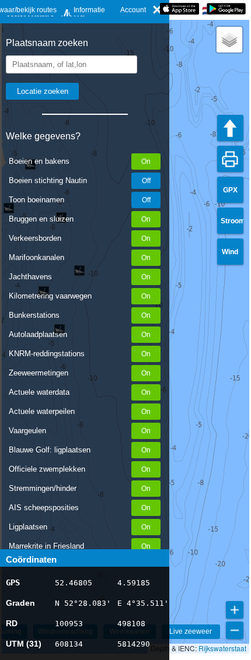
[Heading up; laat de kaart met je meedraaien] (230, 128)
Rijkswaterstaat (222, 648)
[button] (229, 39)
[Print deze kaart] (230, 159)
